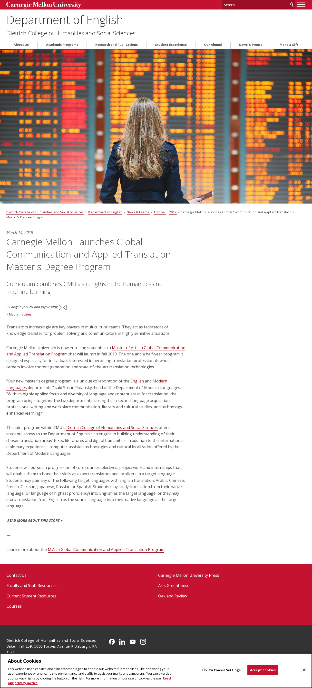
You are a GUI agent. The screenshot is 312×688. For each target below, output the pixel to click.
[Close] (304, 670)
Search (291, 4)
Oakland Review (172, 596)
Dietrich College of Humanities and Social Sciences (71, 33)
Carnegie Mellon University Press (188, 575)
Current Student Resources (31, 596)
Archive (160, 212)
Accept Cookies (263, 670)
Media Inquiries (20, 314)
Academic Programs (62, 45)
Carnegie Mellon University (43, 5)
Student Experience (171, 45)
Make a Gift (289, 45)
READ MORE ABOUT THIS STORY (33, 520)
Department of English (64, 19)
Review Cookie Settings (221, 670)
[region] (156, 670)
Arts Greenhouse (173, 585)
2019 (173, 212)
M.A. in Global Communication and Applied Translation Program (106, 549)
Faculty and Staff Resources (32, 585)
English (137, 381)
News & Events (250, 45)
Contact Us (17, 575)
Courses (14, 606)
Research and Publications (116, 45)
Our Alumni (213, 45)
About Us (21, 45)
